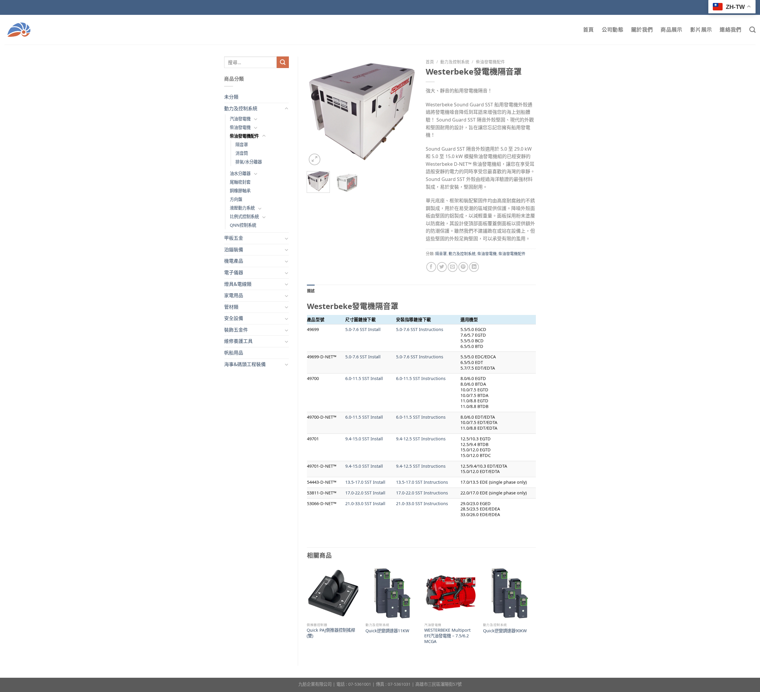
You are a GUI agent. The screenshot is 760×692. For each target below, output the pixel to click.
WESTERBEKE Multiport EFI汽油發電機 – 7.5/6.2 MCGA (447, 636)
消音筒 (241, 153)
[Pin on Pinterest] (463, 267)
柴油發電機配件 (244, 136)
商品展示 (671, 29)
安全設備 (233, 318)
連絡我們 (730, 29)
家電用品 (233, 295)
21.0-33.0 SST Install (365, 503)
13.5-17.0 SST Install (365, 482)
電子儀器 (233, 272)
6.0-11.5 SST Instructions (421, 378)
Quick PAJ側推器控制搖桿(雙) (331, 633)
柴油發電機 (240, 127)
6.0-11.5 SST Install (364, 378)
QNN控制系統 (243, 225)
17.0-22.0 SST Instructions (422, 493)
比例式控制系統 (244, 216)
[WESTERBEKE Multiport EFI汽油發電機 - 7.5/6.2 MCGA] (450, 593)
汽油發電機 (240, 119)
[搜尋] (752, 29)
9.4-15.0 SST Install (364, 439)
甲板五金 (233, 238)
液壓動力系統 (242, 208)
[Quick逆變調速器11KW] (391, 593)
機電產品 (233, 261)
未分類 (231, 97)
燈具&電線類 (237, 284)
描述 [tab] (311, 290)
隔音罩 (241, 144)
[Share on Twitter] (442, 267)
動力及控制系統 (240, 108)
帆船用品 (233, 352)
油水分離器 (240, 173)
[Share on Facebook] (431, 267)
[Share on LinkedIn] (474, 267)
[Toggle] (286, 108)
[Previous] (316, 111)
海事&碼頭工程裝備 (245, 364)
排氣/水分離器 (248, 162)
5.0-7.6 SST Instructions (419, 329)
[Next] (407, 111)
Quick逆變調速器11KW (387, 630)
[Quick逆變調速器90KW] (509, 593)
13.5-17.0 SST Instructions (422, 482)
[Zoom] (314, 159)
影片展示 (701, 29)
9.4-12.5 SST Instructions (421, 439)
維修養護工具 (238, 341)
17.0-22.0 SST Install (365, 493)
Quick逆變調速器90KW (505, 630)
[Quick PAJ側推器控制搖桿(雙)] (333, 593)
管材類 (231, 307)
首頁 (588, 29)
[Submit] (283, 62)
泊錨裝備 (233, 249)
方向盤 (236, 199)
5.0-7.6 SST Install (363, 329)
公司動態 (612, 29)
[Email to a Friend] (452, 267)
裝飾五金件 (236, 330)
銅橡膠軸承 (240, 190)
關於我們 (642, 29)
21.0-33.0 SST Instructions (422, 503)
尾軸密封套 (240, 182)
